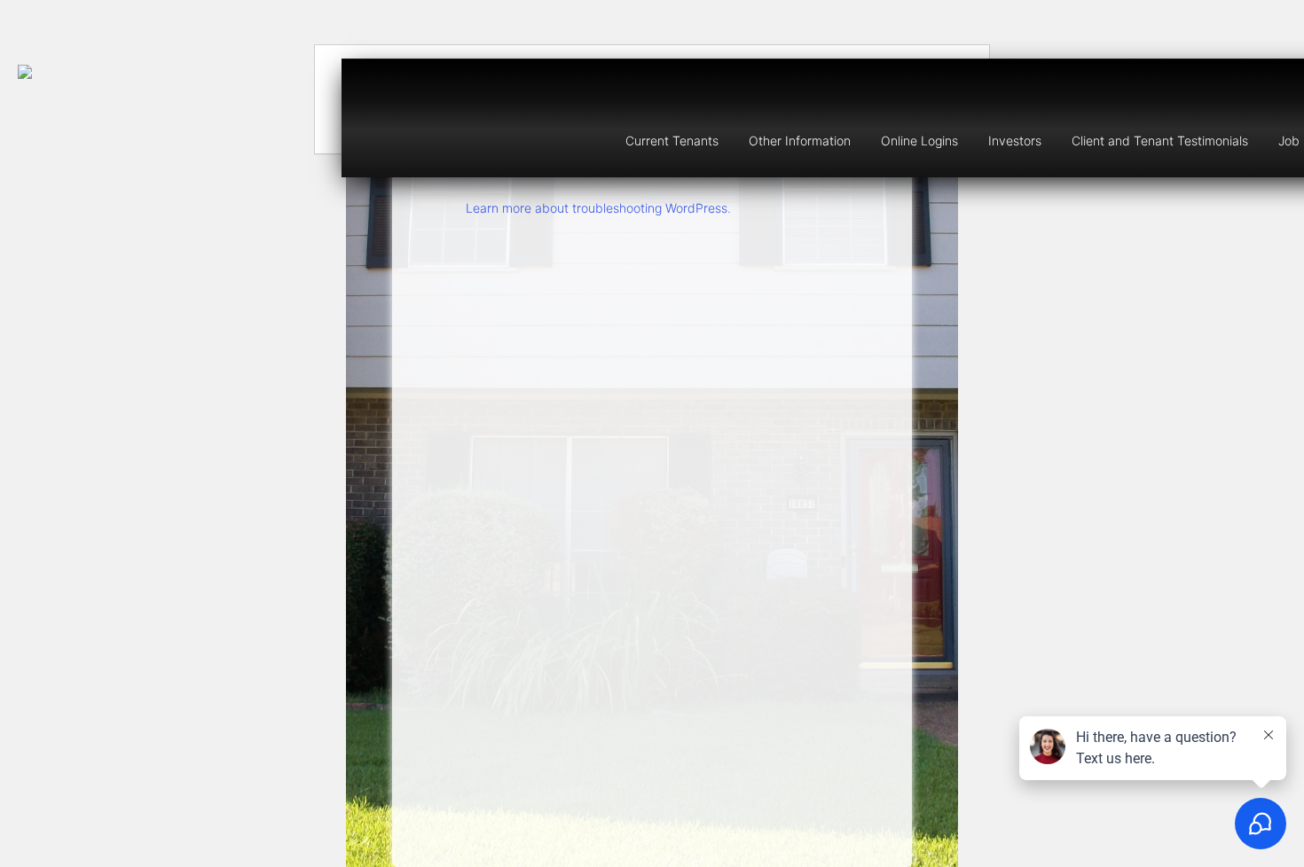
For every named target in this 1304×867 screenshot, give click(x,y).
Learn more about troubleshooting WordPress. (598, 207)
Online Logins (919, 140)
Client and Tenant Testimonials (1160, 140)
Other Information (800, 140)
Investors (1014, 140)
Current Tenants (672, 140)
